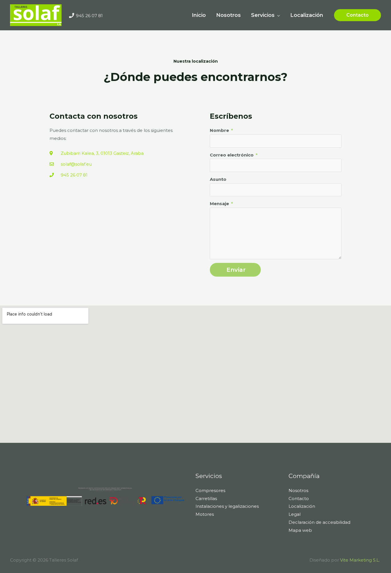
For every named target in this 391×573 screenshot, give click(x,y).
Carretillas (206, 498)
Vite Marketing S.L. (360, 560)
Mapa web (300, 530)
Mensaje (220, 203)
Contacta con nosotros (94, 116)
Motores (205, 514)
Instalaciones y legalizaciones (227, 506)
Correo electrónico (232, 155)
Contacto (299, 498)
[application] (277, 15)
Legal (295, 514)
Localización (302, 506)
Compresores (210, 490)
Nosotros (298, 490)
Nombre (220, 130)
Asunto (218, 179)
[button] (357, 15)
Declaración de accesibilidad (319, 522)
